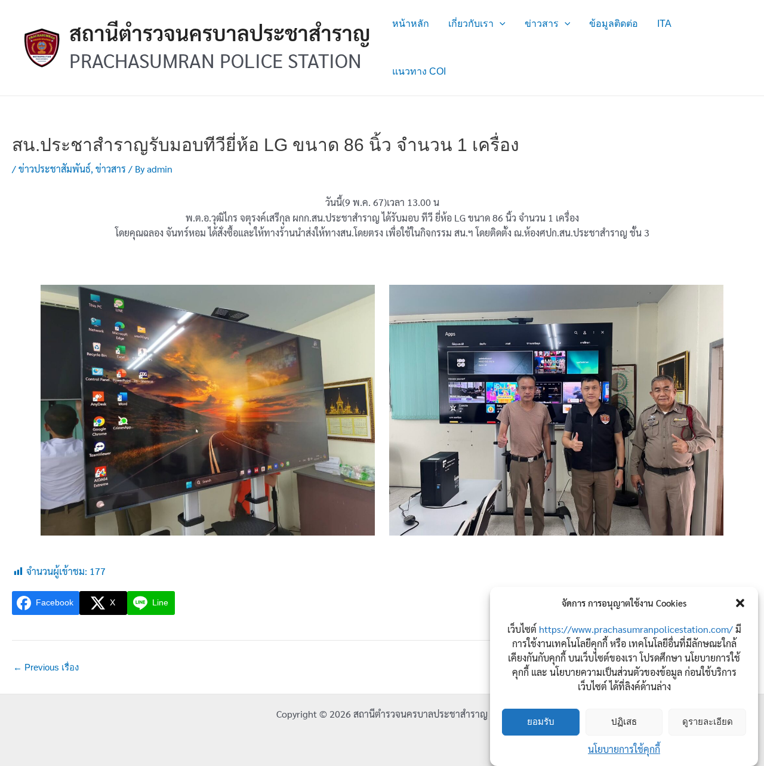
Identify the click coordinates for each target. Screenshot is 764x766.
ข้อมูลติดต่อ (613, 24)
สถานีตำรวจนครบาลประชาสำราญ (220, 32)
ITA (664, 24)
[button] (740, 603)
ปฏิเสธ (624, 722)
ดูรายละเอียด (707, 722)
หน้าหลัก (410, 24)
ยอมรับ (540, 722)
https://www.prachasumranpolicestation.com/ (636, 629)
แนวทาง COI (419, 71)
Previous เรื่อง (46, 667)
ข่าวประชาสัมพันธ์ (55, 168)
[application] (500, 24)
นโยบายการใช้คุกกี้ (624, 749)
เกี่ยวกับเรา (471, 24)
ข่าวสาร (542, 24)
